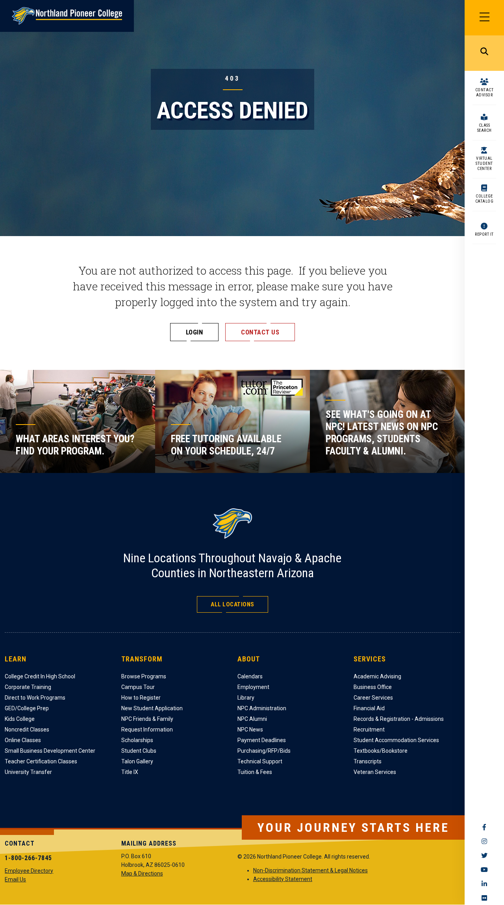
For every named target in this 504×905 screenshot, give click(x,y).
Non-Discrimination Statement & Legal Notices (310, 870)
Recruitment (369, 729)
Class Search (484, 128)
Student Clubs (138, 751)
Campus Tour (138, 687)
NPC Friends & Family (147, 719)
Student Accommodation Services (396, 740)
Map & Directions (142, 873)
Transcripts (368, 761)
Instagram (484, 841)
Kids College (20, 719)
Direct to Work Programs (35, 697)
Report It (484, 234)
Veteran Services (375, 772)
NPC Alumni (252, 719)
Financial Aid (369, 708)
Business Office (373, 687)
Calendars (250, 676)
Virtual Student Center (484, 163)
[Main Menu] (484, 17)
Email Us (15, 879)
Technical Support (259, 761)
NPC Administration (261, 708)
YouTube (484, 870)
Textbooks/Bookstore (381, 751)
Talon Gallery (137, 761)
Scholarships (137, 740)
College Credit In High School (40, 676)
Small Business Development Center (50, 751)
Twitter (484, 855)
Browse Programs (143, 676)
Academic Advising (377, 676)
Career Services (373, 697)
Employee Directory (29, 871)
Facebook (484, 827)
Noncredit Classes (27, 729)
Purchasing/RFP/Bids (264, 751)
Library (245, 697)
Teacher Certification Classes (41, 761)
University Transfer (28, 772)
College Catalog (484, 199)
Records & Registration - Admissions (399, 719)
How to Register (141, 697)
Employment (253, 687)
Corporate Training (28, 687)
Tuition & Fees (254, 772)
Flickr (484, 898)
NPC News (250, 729)
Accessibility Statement (282, 879)
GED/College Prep (27, 708)
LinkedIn (484, 884)
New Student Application (152, 708)
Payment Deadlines (261, 740)
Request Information (147, 729)
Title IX (129, 772)
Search (484, 53)
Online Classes (23, 740)
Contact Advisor (484, 92)
